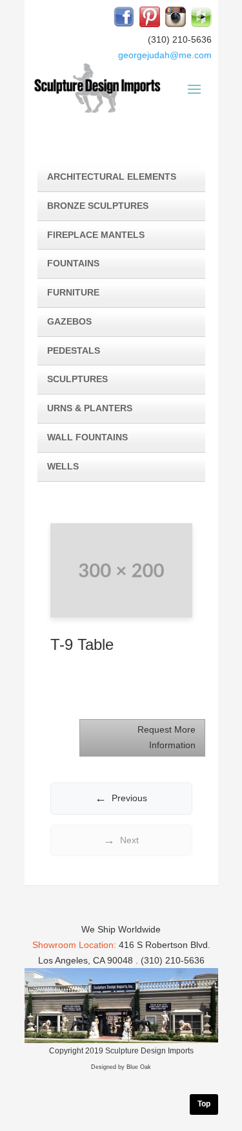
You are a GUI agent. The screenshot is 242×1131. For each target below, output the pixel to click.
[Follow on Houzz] (201, 16)
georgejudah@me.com (165, 55)
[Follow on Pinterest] (149, 16)
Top (203, 1103)
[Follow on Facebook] (124, 16)
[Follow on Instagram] (175, 16)
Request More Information (166, 737)
